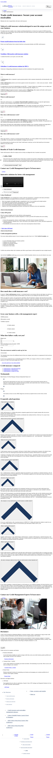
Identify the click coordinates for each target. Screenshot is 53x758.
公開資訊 (26, 750)
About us (32, 694)
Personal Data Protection (26, 741)
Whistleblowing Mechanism (26, 747)
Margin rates (3, 338)
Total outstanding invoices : (10, 343)
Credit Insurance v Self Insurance (10, 369)
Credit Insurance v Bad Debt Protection (11, 368)
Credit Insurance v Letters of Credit (11, 371)
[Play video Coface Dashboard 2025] (2, 186)
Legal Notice (26, 738)
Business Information (10, 698)
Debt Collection (9, 704)
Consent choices (26, 753)
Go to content (3, 1)
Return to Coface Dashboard (6, 209)
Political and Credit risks (10, 701)
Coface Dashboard (7, 189)
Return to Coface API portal (6, 230)
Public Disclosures (26, 744)
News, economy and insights (38, 691)
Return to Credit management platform (8, 257)
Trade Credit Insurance (10, 696)
